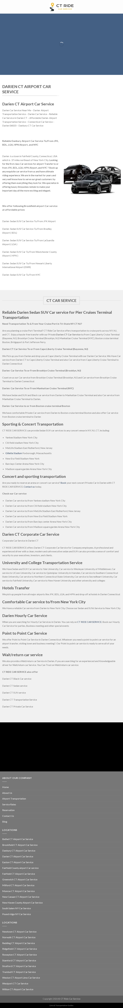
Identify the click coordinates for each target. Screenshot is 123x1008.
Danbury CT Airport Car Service (18, 850)
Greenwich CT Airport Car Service (19, 879)
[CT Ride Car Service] (61, 7)
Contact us (29, 486)
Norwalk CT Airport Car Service (18, 937)
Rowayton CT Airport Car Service (19, 954)
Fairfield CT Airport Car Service (18, 873)
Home (5, 787)
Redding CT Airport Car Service (18, 943)
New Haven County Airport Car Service (22, 902)
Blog (4, 821)
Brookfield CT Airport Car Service (20, 844)
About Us (7, 792)
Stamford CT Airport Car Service (19, 960)
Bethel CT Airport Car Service (17, 839)
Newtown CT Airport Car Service (19, 931)
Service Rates (9, 804)
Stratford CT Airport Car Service (19, 966)
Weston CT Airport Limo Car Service (21, 977)
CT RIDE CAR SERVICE (89, 621)
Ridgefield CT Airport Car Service (19, 948)
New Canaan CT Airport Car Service (20, 896)
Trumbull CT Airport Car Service (19, 971)
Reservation (8, 810)
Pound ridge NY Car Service (16, 914)
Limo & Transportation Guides (62, 1005)
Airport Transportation (14, 798)
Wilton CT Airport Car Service (17, 989)
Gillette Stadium (13, 453)
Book (63, 482)
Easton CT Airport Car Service (17, 862)
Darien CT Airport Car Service (17, 856)
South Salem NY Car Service (16, 908)
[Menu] (4, 6)
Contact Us (8, 815)
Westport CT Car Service (15, 983)
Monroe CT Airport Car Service (18, 891)
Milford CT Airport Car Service (18, 885)
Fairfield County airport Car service (20, 867)
